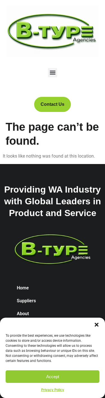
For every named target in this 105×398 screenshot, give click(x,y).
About (23, 313)
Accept (52, 376)
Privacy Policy (52, 390)
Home (23, 288)
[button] (96, 324)
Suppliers (26, 300)
